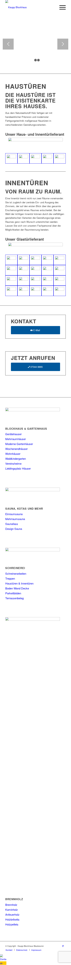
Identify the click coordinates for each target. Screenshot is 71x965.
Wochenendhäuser (16, 449)
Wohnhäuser (12, 454)
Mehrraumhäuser (15, 439)
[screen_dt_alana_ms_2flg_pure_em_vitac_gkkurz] (11, 260)
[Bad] (48, 291)
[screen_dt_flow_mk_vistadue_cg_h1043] (35, 260)
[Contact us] (3, 963)
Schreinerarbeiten (15, 573)
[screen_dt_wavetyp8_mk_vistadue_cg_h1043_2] (48, 270)
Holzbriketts (12, 919)
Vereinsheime (13, 463)
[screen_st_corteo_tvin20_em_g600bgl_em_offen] (35, 280)
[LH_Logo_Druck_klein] (35, 246)
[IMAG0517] (23, 291)
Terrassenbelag (14, 598)
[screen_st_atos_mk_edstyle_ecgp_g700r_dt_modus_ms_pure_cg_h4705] (23, 280)
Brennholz (11, 905)
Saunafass (11, 524)
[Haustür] (48, 158)
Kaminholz (11, 909)
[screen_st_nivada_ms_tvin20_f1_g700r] (11, 291)
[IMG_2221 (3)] (60, 280)
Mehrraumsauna (15, 519)
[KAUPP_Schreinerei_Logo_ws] (29, 7)
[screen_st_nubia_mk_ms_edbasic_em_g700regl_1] (60, 291)
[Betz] (60, 158)
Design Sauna (13, 529)
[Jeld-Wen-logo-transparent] (35, 143)
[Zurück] (8, 44)
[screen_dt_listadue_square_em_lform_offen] (60, 260)
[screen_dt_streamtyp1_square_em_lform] (23, 270)
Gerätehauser (13, 434)
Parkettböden (13, 593)
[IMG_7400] (11, 158)
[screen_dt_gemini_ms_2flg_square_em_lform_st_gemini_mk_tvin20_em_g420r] (48, 260)
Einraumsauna (14, 514)
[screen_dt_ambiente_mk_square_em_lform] (23, 260)
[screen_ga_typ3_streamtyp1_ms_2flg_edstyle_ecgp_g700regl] (60, 270)
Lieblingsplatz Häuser (18, 468)
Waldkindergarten (15, 458)
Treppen (10, 578)
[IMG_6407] (35, 158)
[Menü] (61, 7)
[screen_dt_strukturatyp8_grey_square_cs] (35, 270)
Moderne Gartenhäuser (19, 444)
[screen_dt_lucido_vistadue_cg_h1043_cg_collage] (11, 270)
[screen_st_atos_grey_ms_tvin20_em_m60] (11, 280)
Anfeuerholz (12, 914)
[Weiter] (62, 44)
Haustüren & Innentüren (19, 583)
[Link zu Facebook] (63, 946)
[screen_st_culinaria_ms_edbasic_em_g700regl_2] (48, 280)
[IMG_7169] (23, 158)
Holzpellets (11, 924)
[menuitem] (61, 7)
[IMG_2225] (35, 291)
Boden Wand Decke (17, 588)
